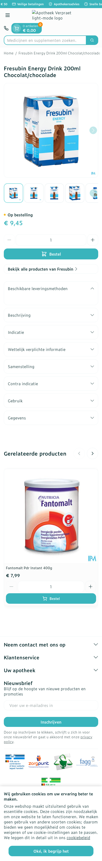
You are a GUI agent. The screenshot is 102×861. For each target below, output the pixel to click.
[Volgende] (93, 130)
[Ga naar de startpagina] (55, 15)
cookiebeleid (78, 837)
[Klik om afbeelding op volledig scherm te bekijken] (51, 130)
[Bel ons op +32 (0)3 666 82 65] (6, 28)
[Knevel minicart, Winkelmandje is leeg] (16, 28)
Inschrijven (51, 722)
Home (9, 53)
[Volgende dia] (92, 453)
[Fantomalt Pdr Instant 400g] (51, 516)
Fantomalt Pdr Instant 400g (29, 567)
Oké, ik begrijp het (51, 851)
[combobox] (45, 40)
